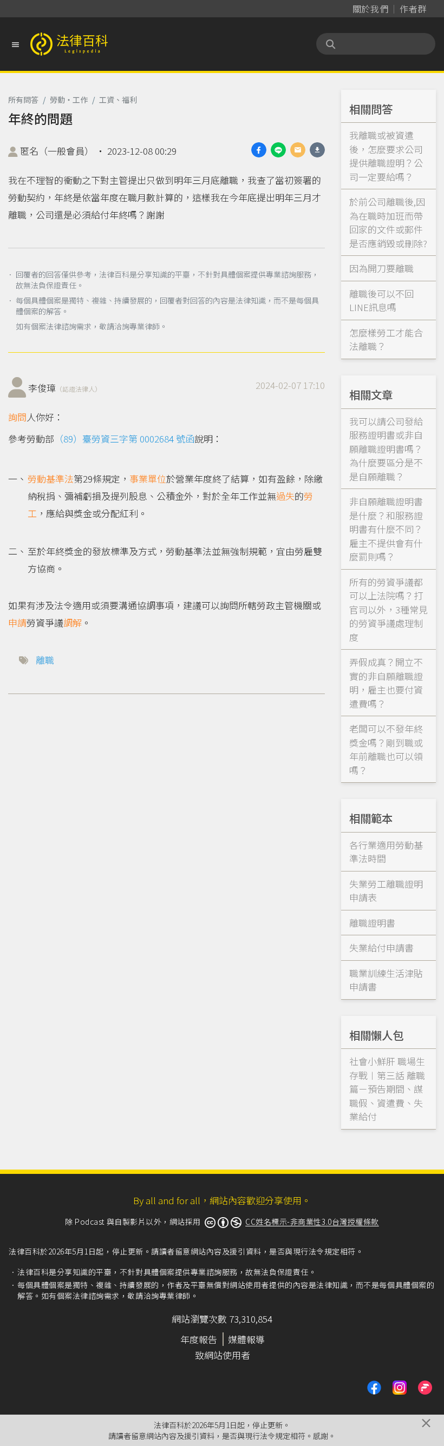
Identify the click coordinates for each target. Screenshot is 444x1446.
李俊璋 (64, 387)
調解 (72, 622)
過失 (285, 496)
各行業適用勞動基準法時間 (386, 852)
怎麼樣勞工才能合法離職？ (386, 339)
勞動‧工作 (69, 99)
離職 (45, 659)
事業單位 (147, 478)
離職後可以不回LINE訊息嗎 (381, 300)
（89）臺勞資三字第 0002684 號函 (124, 438)
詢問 (17, 417)
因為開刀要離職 (381, 268)
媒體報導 (246, 1339)
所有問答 (23, 99)
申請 (17, 622)
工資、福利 (118, 99)
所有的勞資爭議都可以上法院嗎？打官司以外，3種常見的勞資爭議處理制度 (388, 609)
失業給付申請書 (381, 947)
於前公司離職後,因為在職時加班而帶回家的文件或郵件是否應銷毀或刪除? (388, 222)
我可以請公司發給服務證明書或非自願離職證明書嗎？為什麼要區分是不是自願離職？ (386, 448)
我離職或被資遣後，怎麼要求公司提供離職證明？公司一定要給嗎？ (386, 155)
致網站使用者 (222, 1355)
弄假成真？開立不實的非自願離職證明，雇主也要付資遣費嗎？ (386, 682)
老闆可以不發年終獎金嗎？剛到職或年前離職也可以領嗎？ (386, 749)
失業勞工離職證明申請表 (386, 890)
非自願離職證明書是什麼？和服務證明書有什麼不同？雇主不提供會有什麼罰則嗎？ (386, 528)
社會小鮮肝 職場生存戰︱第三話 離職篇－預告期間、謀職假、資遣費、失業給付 (387, 1088)
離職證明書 (372, 922)
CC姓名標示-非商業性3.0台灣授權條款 (312, 1221)
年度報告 (198, 1339)
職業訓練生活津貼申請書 (386, 980)
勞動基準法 (51, 478)
